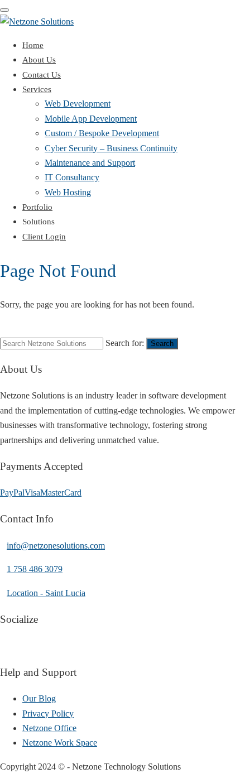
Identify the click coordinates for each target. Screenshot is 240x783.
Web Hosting (68, 192)
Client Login (44, 236)
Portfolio (37, 207)
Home (33, 45)
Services (36, 89)
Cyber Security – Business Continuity (111, 148)
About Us (39, 59)
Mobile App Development (91, 118)
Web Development (78, 103)
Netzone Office (49, 728)
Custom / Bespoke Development (102, 133)
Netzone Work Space (59, 742)
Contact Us (41, 74)
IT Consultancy (72, 177)
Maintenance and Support (90, 162)
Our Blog (39, 698)
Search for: (124, 343)
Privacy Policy (48, 713)
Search (162, 343)
